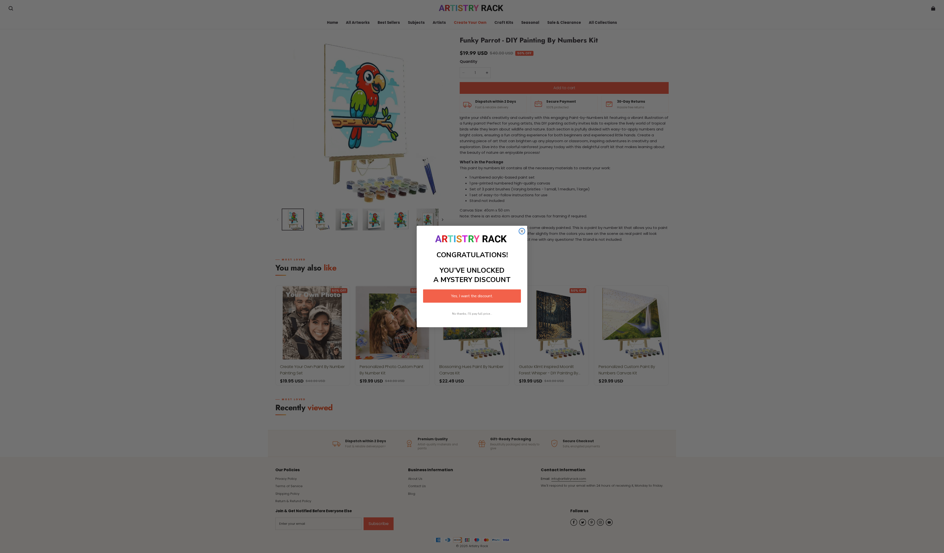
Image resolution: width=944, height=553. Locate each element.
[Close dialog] (522, 231)
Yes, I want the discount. (472, 296)
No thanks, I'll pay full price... (472, 314)
